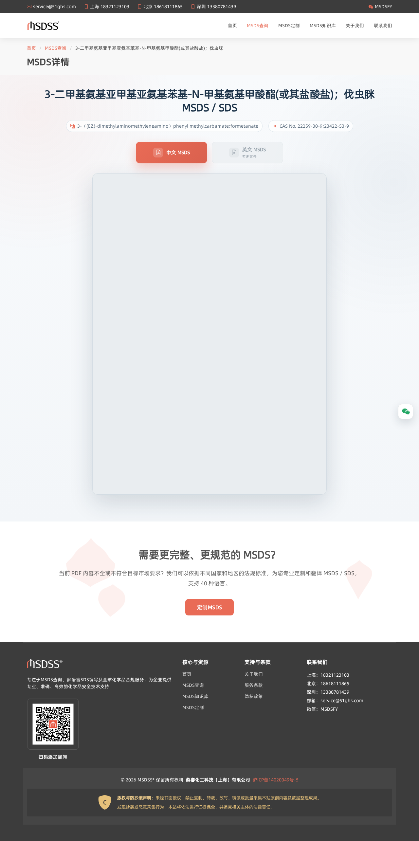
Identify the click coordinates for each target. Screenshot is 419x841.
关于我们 (355, 25)
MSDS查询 (257, 25)
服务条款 (254, 685)
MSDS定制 (289, 25)
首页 (232, 25)
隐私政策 (254, 696)
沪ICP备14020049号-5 (276, 780)
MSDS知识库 (323, 25)
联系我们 (383, 25)
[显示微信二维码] (405, 411)
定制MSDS (209, 607)
